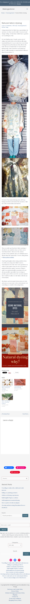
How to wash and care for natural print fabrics (15, 576)
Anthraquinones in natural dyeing (11, 500)
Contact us (15, 596)
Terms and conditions (15, 598)
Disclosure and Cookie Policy (15, 589)
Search (3, 513)
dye (16, 25)
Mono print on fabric (8, 257)
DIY (14, 25)
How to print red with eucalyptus (10, 502)
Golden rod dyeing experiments (10, 495)
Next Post (26, 414)
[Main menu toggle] (27, 9)
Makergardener (9, 9)
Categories (15, 542)
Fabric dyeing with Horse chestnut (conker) (6, 402)
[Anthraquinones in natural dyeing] (19, 382)
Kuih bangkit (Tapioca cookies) (10, 497)
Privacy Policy (15, 591)
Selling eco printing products (9, 492)
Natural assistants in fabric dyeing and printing (6, 388)
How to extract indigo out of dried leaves (15, 577)
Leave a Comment (6, 25)
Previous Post (5, 414)
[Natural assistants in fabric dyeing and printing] (7, 382)
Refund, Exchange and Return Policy (15, 593)
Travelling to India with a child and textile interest (15, 563)
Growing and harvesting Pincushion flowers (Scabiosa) (15, 574)
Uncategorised (22, 25)
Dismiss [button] (19, 4)
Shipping (15, 594)
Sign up (4, 529)
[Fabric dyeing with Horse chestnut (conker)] (7, 397)
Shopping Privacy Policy (15, 600)
